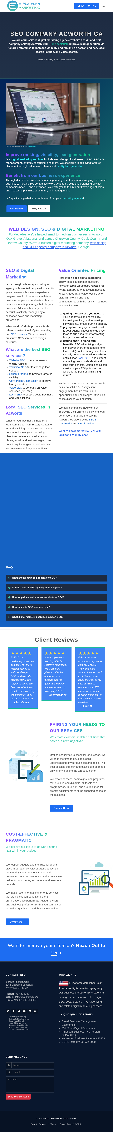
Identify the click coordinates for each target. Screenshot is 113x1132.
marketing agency (72, 198)
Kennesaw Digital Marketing (18, 1025)
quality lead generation (70, 166)
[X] (19, 1011)
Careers (42, 1124)
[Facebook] (13, 1011)
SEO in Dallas (86, 423)
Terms (53, 1124)
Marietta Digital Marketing (18, 1027)
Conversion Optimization (23, 380)
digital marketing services (27, 159)
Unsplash (32, 146)
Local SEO (15, 394)
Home (40, 60)
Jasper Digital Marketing (17, 1023)
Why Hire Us (39, 208)
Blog (33, 1124)
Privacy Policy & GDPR (70, 1124)
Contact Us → (61, 808)
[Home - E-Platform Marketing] (23, 6)
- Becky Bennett (57, 695)
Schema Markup (19, 374)
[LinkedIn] (30, 1011)
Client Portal (87, 6)
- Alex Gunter (21, 702)
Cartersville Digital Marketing (19, 1019)
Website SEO (17, 360)
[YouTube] (24, 1011)
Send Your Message (18, 1096)
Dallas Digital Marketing (17, 1021)
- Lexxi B (87, 706)
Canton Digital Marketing (17, 1017)
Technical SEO (18, 367)
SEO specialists (59, 44)
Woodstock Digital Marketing (19, 1029)
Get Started (16, 208)
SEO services (19, 334)
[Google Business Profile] (8, 1011)
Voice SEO (15, 387)
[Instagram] (35, 1011)
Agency (49, 60)
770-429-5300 (21, 994)
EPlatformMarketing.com (25, 997)
